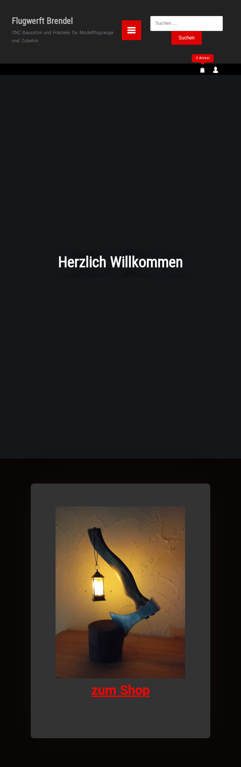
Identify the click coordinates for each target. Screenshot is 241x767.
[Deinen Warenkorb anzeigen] (202, 70)
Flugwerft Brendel (42, 21)
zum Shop (120, 690)
